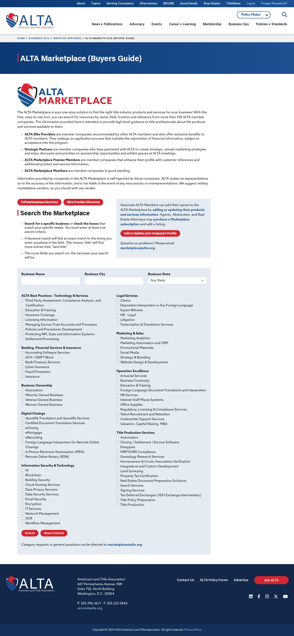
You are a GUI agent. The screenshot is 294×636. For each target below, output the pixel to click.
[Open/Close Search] (284, 14)
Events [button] (157, 24)
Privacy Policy (192, 630)
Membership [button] (212, 24)
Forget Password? (274, 3)
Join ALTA (271, 580)
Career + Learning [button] (182, 24)
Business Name (33, 274)
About (81, 3)
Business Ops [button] (239, 24)
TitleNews (233, 3)
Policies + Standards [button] (271, 24)
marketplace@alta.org (137, 248)
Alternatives (148, 3)
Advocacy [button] (137, 24)
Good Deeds (189, 3)
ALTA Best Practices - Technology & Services (54, 296)
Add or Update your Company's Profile (150, 233)
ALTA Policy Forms (214, 580)
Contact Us (185, 580)
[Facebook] (259, 597)
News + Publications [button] (107, 24)
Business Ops (39, 38)
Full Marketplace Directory (39, 202)
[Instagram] (267, 597)
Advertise (241, 580)
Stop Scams (212, 3)
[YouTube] (286, 597)
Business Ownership (36, 385)
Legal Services (127, 296)
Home (21, 38)
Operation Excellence (132, 371)
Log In (251, 3)
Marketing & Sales (130, 333)
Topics (96, 3)
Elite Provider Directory (83, 202)
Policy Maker (252, 15)
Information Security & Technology (47, 465)
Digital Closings (33, 413)
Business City (95, 274)
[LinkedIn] (251, 597)
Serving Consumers (120, 3)
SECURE (168, 3)
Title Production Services (135, 433)
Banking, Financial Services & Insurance (51, 348)
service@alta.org (89, 608)
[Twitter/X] (276, 597)
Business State (159, 274)
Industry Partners (67, 38)
